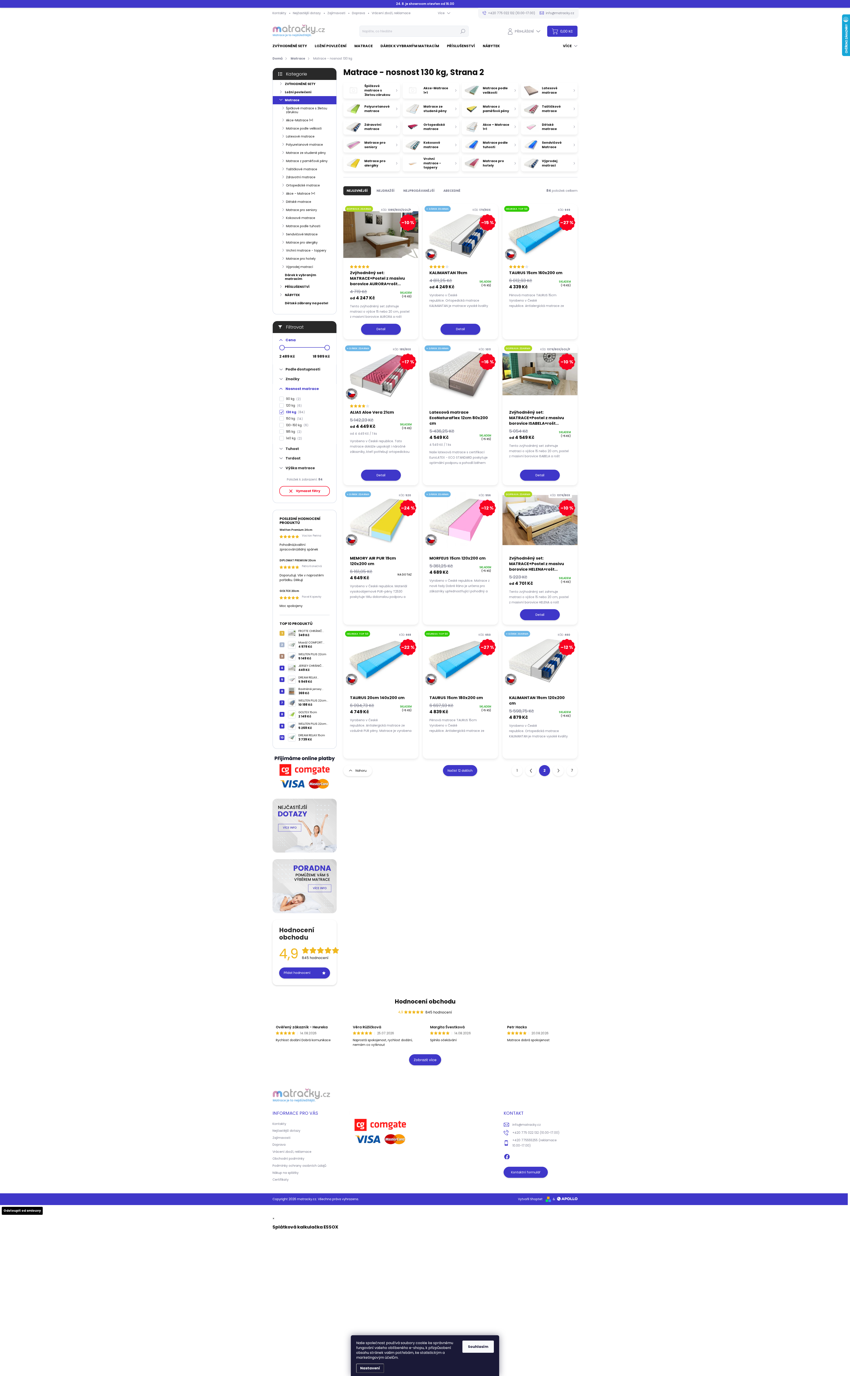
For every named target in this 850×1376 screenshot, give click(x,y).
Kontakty (279, 13)
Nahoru (361, 770)
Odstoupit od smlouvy (22, 1210)
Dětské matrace (298, 202)
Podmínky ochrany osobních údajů (299, 1165)
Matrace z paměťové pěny (307, 161)
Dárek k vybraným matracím (300, 277)
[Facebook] (507, 1156)
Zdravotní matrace (300, 177)
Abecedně (451, 190)
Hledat (463, 31)
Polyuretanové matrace (304, 144)
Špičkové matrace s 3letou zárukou (306, 110)
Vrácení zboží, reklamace (391, 13)
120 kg (293, 405)
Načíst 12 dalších (460, 770)
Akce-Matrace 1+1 (299, 120)
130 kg (294, 412)
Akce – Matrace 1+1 (300, 193)
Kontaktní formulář (525, 1172)
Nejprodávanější (419, 190)
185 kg (293, 431)
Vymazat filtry (308, 491)
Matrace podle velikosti (304, 128)
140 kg (293, 438)
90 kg (292, 399)
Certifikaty (280, 1179)
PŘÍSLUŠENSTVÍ (297, 287)
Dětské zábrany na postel (306, 303)
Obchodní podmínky (288, 1158)
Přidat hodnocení (297, 973)
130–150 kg (296, 425)
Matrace (292, 100)
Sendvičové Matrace (302, 234)
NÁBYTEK (292, 295)
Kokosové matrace (300, 218)
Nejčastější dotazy (307, 13)
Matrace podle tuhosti (303, 226)
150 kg (293, 418)
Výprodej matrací (299, 267)
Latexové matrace (300, 136)
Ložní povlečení (298, 92)
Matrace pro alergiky (302, 242)
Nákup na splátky (285, 1173)
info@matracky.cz (526, 1124)
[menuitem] (291, 46)
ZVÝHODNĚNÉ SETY (300, 84)
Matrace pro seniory (301, 210)
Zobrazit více (425, 1059)
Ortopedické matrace (303, 185)
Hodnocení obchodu (425, 1002)
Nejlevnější (357, 190)
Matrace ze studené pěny (306, 153)
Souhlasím (478, 1346)
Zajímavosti (336, 13)
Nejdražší (385, 190)
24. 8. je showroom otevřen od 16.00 (425, 4)
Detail (381, 329)
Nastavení (370, 1368)
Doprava (358, 13)
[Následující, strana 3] (558, 770)
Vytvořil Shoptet (530, 1199)
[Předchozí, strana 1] (530, 770)
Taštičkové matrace (301, 169)
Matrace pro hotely (301, 258)
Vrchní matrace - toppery (306, 250)
